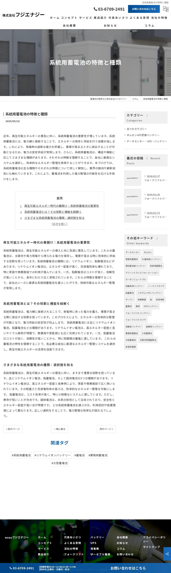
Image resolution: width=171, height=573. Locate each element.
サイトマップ (151, 547)
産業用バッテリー (154, 326)
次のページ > (106, 429)
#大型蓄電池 (60, 463)
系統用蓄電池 (156, 265)
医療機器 (142, 299)
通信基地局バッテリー (136, 265)
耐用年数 (160, 299)
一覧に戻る (60, 429)
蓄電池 (129, 306)
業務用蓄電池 (132, 333)
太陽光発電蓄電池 (148, 339)
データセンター (133, 252)
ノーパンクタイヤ (156, 285)
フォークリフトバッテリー (138, 313)
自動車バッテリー (134, 326)
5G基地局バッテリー (151, 259)
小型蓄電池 (147, 333)
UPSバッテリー (151, 306)
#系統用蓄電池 (21, 455)
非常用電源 (131, 346)
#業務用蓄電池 (98, 455)
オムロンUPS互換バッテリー (143, 135)
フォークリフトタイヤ (136, 319)
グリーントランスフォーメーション (142, 272)
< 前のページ (13, 429)
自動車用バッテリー (135, 285)
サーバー (130, 299)
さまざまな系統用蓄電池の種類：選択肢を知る (54, 218)
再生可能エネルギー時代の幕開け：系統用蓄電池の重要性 (61, 206)
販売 (138, 306)
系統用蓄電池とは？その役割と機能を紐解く (53, 212)
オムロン (148, 252)
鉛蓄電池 (130, 292)
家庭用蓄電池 (132, 259)
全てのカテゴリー (137, 129)
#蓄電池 (79, 455)
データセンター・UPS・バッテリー (147, 141)
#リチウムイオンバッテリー (53, 455)
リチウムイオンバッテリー (150, 292)
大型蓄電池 (131, 339)
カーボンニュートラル (136, 279)
